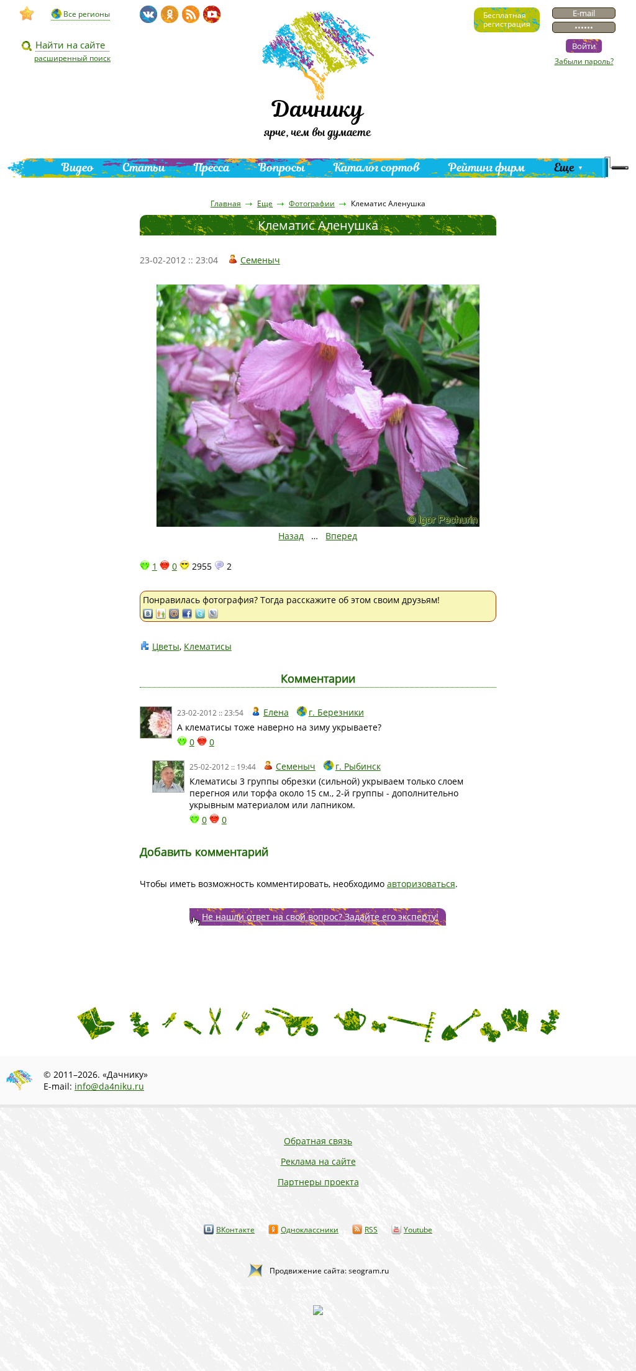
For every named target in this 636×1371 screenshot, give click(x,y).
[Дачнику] (27, 13)
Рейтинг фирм (486, 167)
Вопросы (281, 167)
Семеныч (260, 260)
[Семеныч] (168, 776)
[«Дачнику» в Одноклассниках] (169, 14)
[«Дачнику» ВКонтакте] (148, 14)
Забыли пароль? (584, 61)
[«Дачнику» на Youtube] (211, 14)
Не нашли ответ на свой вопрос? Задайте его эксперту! (320, 916)
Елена (276, 712)
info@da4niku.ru (109, 1086)
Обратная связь (318, 1141)
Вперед (341, 536)
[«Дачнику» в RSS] (190, 14)
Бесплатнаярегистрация (506, 19)
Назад (291, 536)
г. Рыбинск (358, 766)
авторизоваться (421, 884)
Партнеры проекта (318, 1182)
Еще (564, 167)
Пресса (212, 167)
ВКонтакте (235, 1229)
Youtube (418, 1229)
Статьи (143, 167)
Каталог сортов (377, 167)
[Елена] (156, 722)
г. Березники (336, 712)
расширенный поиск (72, 58)
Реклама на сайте (318, 1161)
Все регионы (86, 14)
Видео (77, 167)
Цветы (165, 646)
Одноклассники (309, 1229)
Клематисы (208, 646)
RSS (371, 1229)
